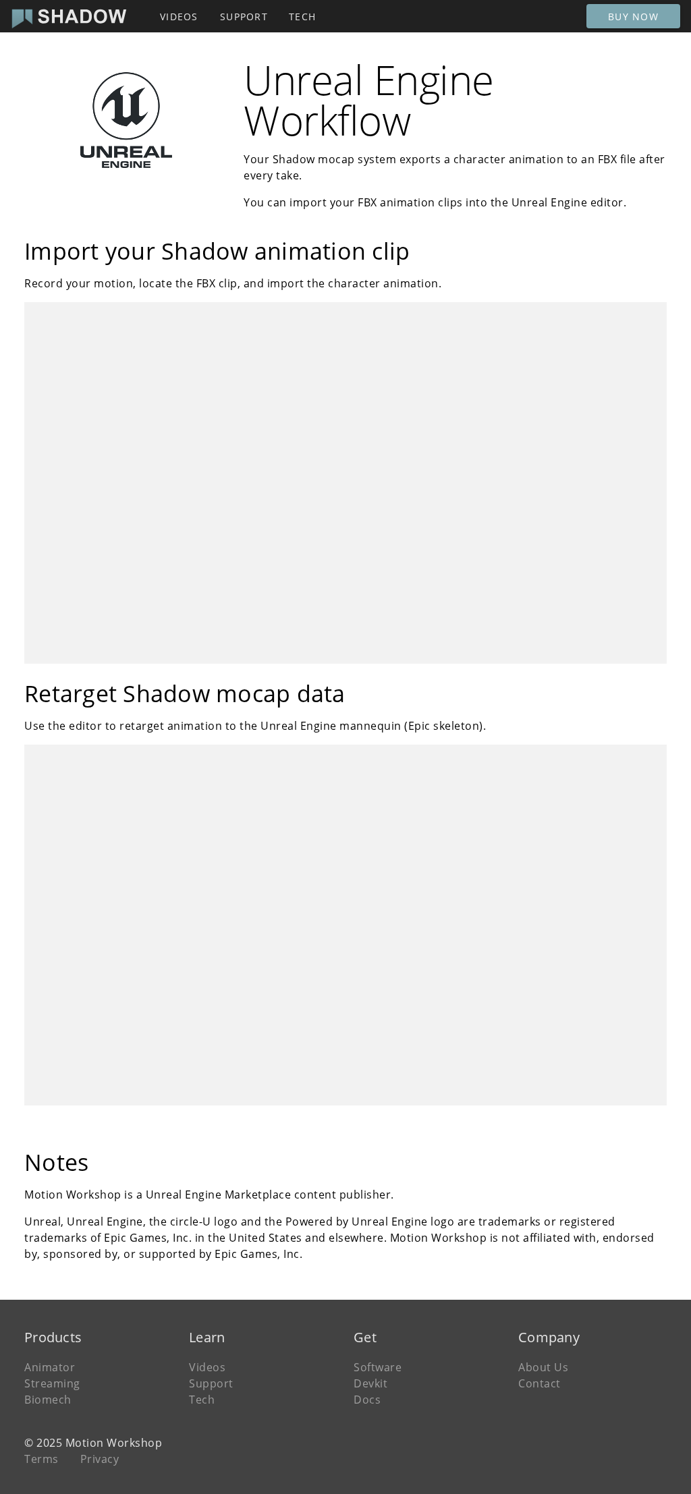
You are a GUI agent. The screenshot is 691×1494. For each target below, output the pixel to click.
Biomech (48, 1399)
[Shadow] (69, 16)
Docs (367, 1399)
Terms (41, 1459)
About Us (543, 1367)
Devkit (370, 1383)
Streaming (52, 1383)
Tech (202, 1399)
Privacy (99, 1459)
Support (211, 1383)
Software (378, 1367)
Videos (207, 1367)
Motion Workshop (114, 1442)
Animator (49, 1367)
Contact (539, 1383)
